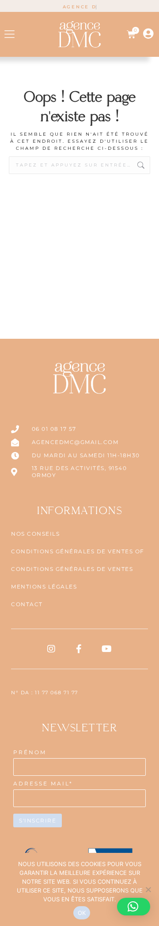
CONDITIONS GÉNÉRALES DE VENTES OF (77, 551)
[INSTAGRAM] (51, 648)
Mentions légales (44, 586)
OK (82, 912)
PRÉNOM (29, 752)
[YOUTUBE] (107, 648)
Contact (27, 604)
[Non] (148, 889)
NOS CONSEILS (35, 533)
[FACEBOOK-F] (79, 648)
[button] (9, 34)
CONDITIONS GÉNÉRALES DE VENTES (72, 569)
